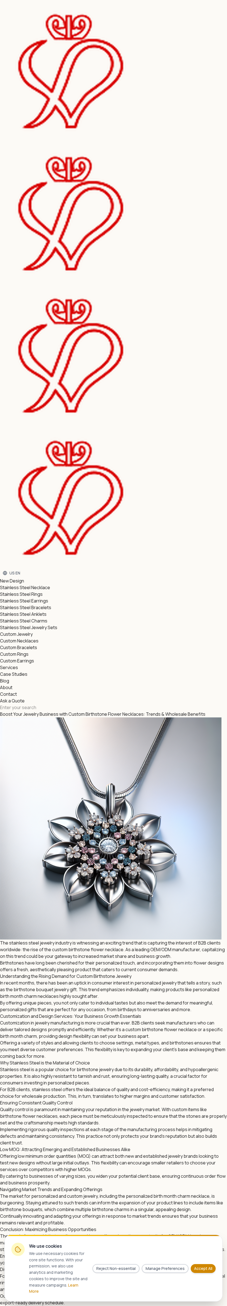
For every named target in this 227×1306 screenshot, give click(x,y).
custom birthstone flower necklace (87, 949)
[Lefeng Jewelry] (106, 284)
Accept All (203, 1268)
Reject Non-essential (116, 1268)
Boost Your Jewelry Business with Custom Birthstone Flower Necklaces (72, 714)
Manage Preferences (165, 1268)
